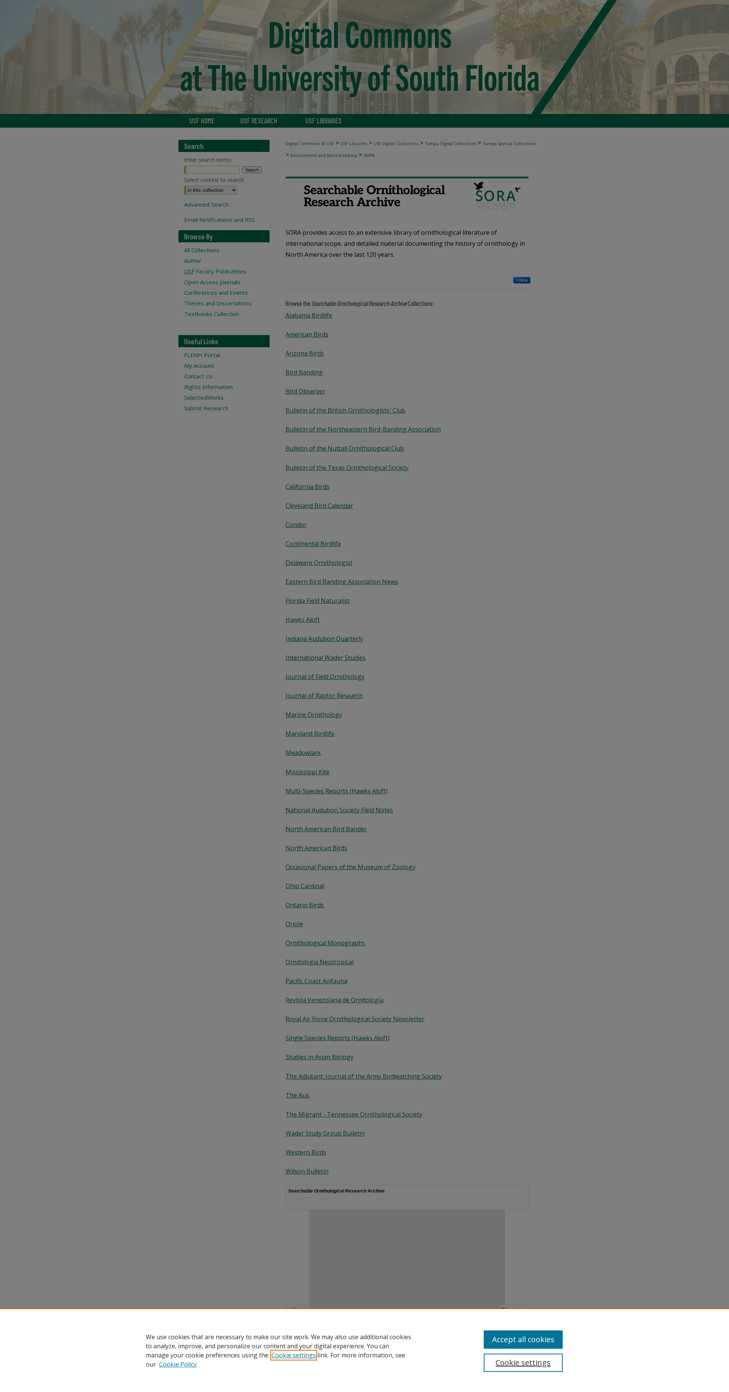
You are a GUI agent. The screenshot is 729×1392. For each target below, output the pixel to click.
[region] (364, 1350)
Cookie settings (293, 1355)
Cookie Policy (178, 1364)
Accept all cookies (523, 1339)
